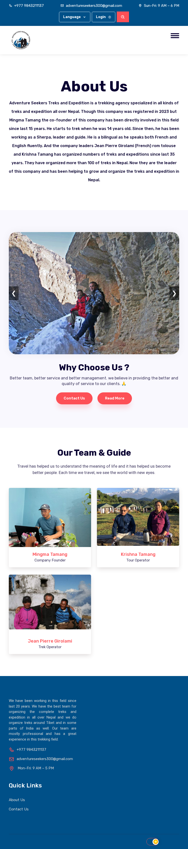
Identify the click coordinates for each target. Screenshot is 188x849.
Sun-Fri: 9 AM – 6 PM (161, 5)
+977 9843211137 (29, 5)
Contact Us (74, 398)
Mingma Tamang (50, 554)
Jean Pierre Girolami (50, 641)
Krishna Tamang (138, 554)
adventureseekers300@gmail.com (94, 5)
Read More (114, 398)
